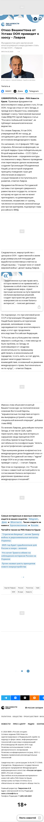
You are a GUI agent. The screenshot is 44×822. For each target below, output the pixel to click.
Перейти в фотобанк (29, 80)
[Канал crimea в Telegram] (6, 697)
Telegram (33, 519)
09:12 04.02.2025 (7, 52)
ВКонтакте (16, 522)
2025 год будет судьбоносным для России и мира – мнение (19, 547)
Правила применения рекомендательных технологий (19, 756)
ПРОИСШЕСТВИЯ (31, 716)
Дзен (4, 522)
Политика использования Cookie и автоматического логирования (16, 748)
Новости (29, 592)
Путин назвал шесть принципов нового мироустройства (18, 565)
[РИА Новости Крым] (10, 24)
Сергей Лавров (10, 588)
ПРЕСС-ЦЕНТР (19, 724)
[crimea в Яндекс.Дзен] (25, 697)
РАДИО (31, 724)
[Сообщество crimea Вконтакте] (15, 697)
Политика (29, 588)
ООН (13, 592)
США (37, 588)
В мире (20, 592)
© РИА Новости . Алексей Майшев (11, 80)
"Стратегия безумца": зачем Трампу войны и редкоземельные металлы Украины (20, 537)
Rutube (34, 525)
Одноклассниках (18, 525)
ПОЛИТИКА (6, 716)
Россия (20, 588)
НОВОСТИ (6, 724)
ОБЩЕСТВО (17, 716)
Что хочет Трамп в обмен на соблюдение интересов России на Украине (19, 556)
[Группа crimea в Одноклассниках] (34, 697)
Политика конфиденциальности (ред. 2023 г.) (20, 752)
